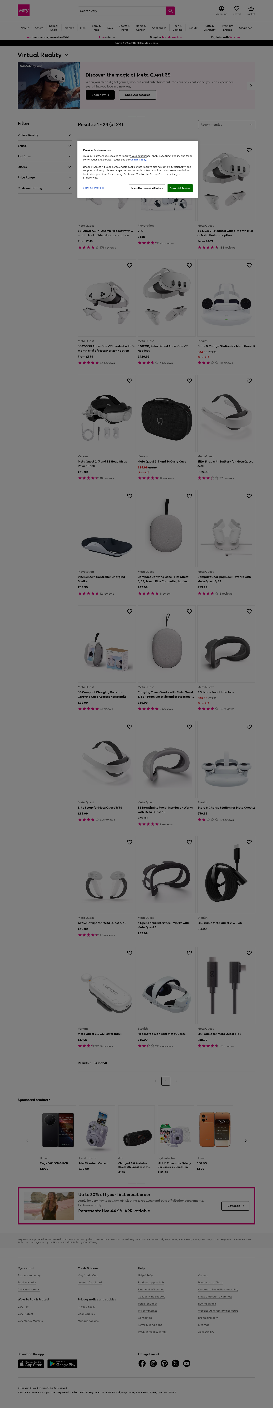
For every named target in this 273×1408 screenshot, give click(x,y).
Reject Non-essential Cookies (147, 187)
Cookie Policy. (138, 159)
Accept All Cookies (180, 187)
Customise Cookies (93, 187)
